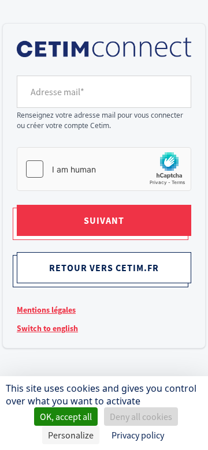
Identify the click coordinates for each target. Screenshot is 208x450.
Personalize (71, 435)
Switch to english (47, 328)
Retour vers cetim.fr (104, 267)
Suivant (104, 220)
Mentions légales (46, 310)
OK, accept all (66, 416)
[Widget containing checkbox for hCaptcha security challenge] (104, 169)
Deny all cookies (141, 416)
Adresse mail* (57, 91)
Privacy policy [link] (138, 435)
